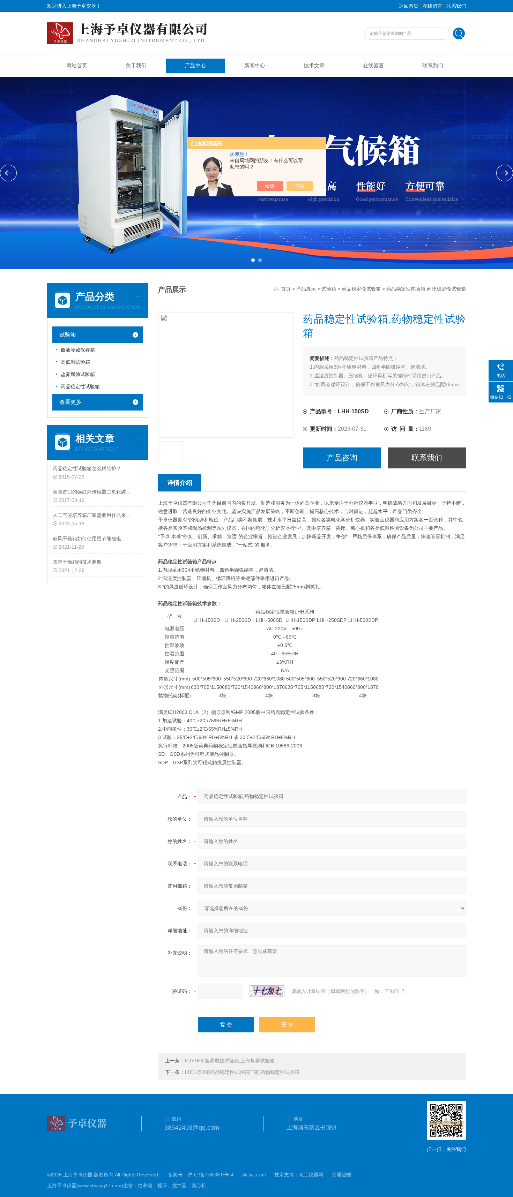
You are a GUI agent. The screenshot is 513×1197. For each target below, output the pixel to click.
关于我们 (136, 65)
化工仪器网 (311, 1174)
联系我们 (456, 6)
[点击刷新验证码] (267, 991)
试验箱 (67, 335)
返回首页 (408, 6)
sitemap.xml (254, 1174)
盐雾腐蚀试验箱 (78, 374)
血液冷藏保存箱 (78, 350)
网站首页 (76, 65)
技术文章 (314, 65)
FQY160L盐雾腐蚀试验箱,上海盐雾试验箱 (230, 1060)
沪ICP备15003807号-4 (210, 1174)
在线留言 (432, 6)
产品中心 (195, 65)
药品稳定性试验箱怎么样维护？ (87, 468)
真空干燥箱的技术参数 (77, 562)
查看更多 (70, 402)
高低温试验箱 (75, 362)
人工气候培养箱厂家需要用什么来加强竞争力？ (94, 515)
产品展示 (306, 289)
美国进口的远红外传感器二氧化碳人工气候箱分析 (94, 492)
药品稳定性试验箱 (80, 386)
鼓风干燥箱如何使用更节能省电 (87, 538)
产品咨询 (342, 457)
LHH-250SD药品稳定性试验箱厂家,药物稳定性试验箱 (242, 1072)
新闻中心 (254, 65)
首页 (286, 289)
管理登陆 (341, 1174)
